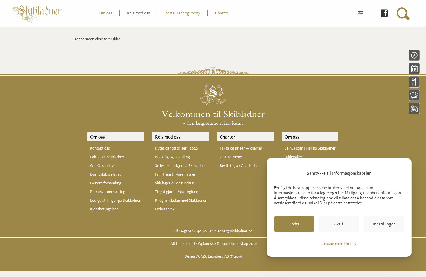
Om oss (97, 137)
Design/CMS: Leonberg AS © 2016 (213, 256)
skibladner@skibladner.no (231, 231)
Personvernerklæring (338, 243)
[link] (380, 13)
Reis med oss (168, 137)
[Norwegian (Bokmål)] (360, 13)
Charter (227, 137)
